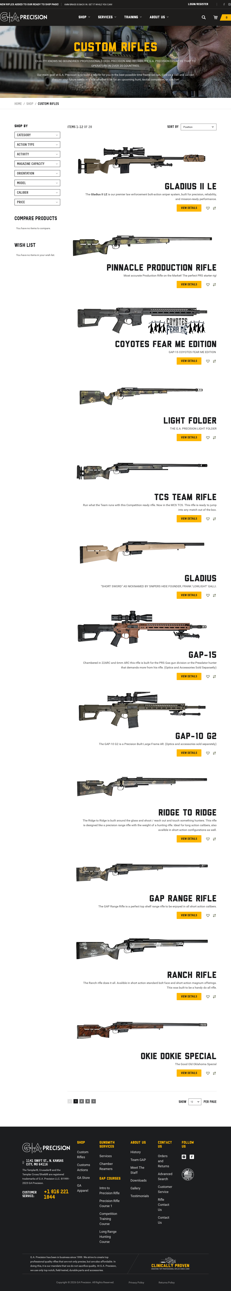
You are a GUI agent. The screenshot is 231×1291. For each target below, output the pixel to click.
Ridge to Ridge (187, 813)
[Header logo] (23, 17)
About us (157, 17)
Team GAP (138, 1160)
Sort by (172, 127)
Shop (82, 17)
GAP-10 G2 (196, 736)
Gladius (200, 579)
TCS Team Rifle (185, 498)
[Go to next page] (93, 1101)
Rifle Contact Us (163, 1205)
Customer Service (165, 1189)
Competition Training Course (108, 1219)
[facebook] (224, 4)
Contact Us (163, 1220)
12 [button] (192, 1102)
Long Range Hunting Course (108, 1237)
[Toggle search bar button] (204, 17)
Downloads (138, 1180)
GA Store (83, 1178)
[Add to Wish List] (208, 208)
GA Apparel (82, 1188)
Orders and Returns (163, 1161)
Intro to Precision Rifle (109, 1190)
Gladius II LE (191, 187)
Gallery (135, 1188)
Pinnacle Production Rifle (161, 268)
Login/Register (198, 4)
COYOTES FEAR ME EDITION (166, 345)
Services (105, 17)
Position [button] (188, 127)
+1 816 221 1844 (56, 1194)
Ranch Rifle (192, 975)
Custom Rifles (82, 1154)
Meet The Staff (137, 1170)
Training (131, 17)
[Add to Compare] (214, 208)
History (135, 1152)
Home (18, 104)
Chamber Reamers (106, 1166)
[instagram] (229, 4)
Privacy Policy (136, 1282)
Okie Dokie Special (179, 1057)
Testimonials (139, 1196)
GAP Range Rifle (183, 899)
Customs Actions (83, 1167)
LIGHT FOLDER (190, 421)
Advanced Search (165, 1176)
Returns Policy (167, 1282)
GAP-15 (202, 655)
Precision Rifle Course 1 (109, 1203)
